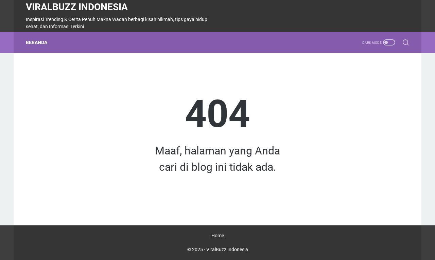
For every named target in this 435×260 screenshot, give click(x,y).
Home (217, 235)
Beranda (36, 42)
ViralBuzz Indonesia (77, 7)
